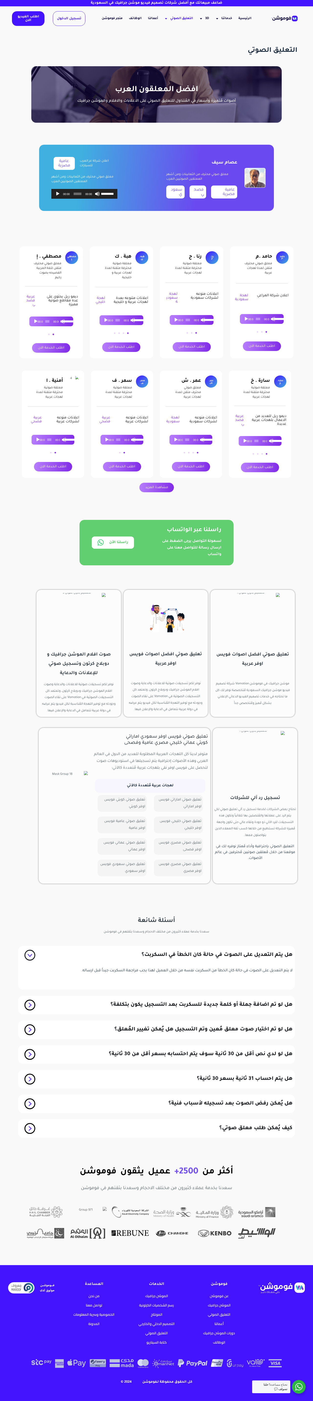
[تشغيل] (57, 193)
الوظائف (135, 18)
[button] (266, 332)
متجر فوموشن (112, 18)
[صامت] (97, 193)
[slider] (108, 193)
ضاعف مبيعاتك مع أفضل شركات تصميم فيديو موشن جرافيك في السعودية (156, 3)
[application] (84, 194)
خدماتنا (226, 18)
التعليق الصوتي (181, 18)
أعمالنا (153, 18)
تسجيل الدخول (69, 19)
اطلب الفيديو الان (28, 18)
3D (207, 18)
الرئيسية (244, 18)
